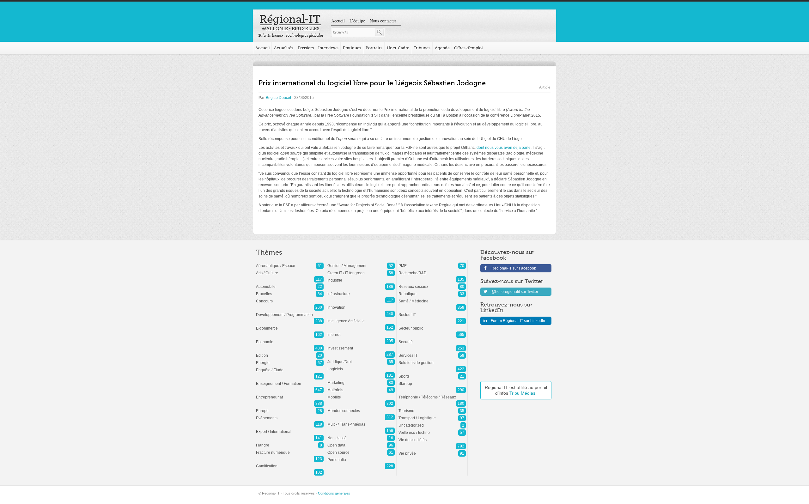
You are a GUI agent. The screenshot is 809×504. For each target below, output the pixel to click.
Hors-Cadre (398, 48)
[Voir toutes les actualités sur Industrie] (361, 277)
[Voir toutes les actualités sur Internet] (361, 331)
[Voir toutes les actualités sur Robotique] (432, 291)
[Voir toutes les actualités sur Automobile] (290, 283)
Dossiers (306, 48)
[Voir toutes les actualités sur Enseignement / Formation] (290, 380)
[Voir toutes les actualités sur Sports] (432, 373)
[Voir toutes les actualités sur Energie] (290, 360)
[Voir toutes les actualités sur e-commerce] (290, 325)
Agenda (442, 48)
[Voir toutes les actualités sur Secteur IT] (432, 312)
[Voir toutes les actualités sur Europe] (290, 408)
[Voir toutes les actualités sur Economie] (290, 339)
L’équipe (357, 21)
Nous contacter (383, 21)
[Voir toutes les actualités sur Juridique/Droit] (361, 359)
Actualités (283, 48)
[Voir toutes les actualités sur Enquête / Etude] (290, 367)
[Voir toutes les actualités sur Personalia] (361, 457)
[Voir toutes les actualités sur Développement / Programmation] (290, 312)
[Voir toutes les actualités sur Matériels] (361, 387)
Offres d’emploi (468, 48)
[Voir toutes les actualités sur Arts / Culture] (290, 270)
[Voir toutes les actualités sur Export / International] (290, 428)
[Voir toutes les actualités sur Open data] (361, 442)
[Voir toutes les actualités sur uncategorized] (432, 422)
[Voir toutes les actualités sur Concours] (290, 298)
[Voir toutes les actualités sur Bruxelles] (290, 291)
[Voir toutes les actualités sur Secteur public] (432, 325)
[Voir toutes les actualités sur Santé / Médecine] (432, 298)
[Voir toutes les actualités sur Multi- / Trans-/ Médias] (361, 421)
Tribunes (422, 48)
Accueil (338, 21)
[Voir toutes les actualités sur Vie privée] (432, 450)
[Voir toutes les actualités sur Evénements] (290, 415)
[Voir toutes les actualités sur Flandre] (290, 442)
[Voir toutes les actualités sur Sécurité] (432, 339)
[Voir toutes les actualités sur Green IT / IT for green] (361, 270)
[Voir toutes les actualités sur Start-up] (432, 380)
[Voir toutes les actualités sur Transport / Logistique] (432, 415)
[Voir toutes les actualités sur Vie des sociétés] (432, 437)
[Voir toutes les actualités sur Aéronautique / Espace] (290, 263)
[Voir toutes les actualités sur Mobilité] (361, 394)
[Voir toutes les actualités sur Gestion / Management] (361, 263)
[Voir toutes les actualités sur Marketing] (361, 379)
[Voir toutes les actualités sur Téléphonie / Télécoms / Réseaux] (432, 394)
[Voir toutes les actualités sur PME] (432, 263)
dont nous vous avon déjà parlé (504, 147)
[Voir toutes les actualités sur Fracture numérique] (290, 449)
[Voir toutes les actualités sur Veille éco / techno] (432, 429)
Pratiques (352, 48)
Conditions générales (334, 493)
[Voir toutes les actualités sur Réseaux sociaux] (432, 283)
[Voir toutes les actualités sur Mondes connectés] (361, 408)
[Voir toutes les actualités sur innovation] (361, 304)
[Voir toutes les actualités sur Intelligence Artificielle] (361, 318)
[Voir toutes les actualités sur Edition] (290, 352)
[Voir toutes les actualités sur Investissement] (361, 345)
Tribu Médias (522, 393)
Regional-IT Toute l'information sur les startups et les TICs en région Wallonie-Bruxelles (291, 26)
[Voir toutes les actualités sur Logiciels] (361, 366)
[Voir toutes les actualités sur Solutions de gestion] (432, 360)
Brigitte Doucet (278, 97)
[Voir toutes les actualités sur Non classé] (361, 435)
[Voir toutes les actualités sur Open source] (361, 449)
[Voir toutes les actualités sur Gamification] (290, 463)
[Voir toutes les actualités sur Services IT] (432, 352)
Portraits (374, 48)
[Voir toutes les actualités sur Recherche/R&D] (432, 270)
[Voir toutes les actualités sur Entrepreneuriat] (290, 394)
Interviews (328, 48)
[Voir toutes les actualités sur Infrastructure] (361, 291)
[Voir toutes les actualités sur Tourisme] (432, 408)
